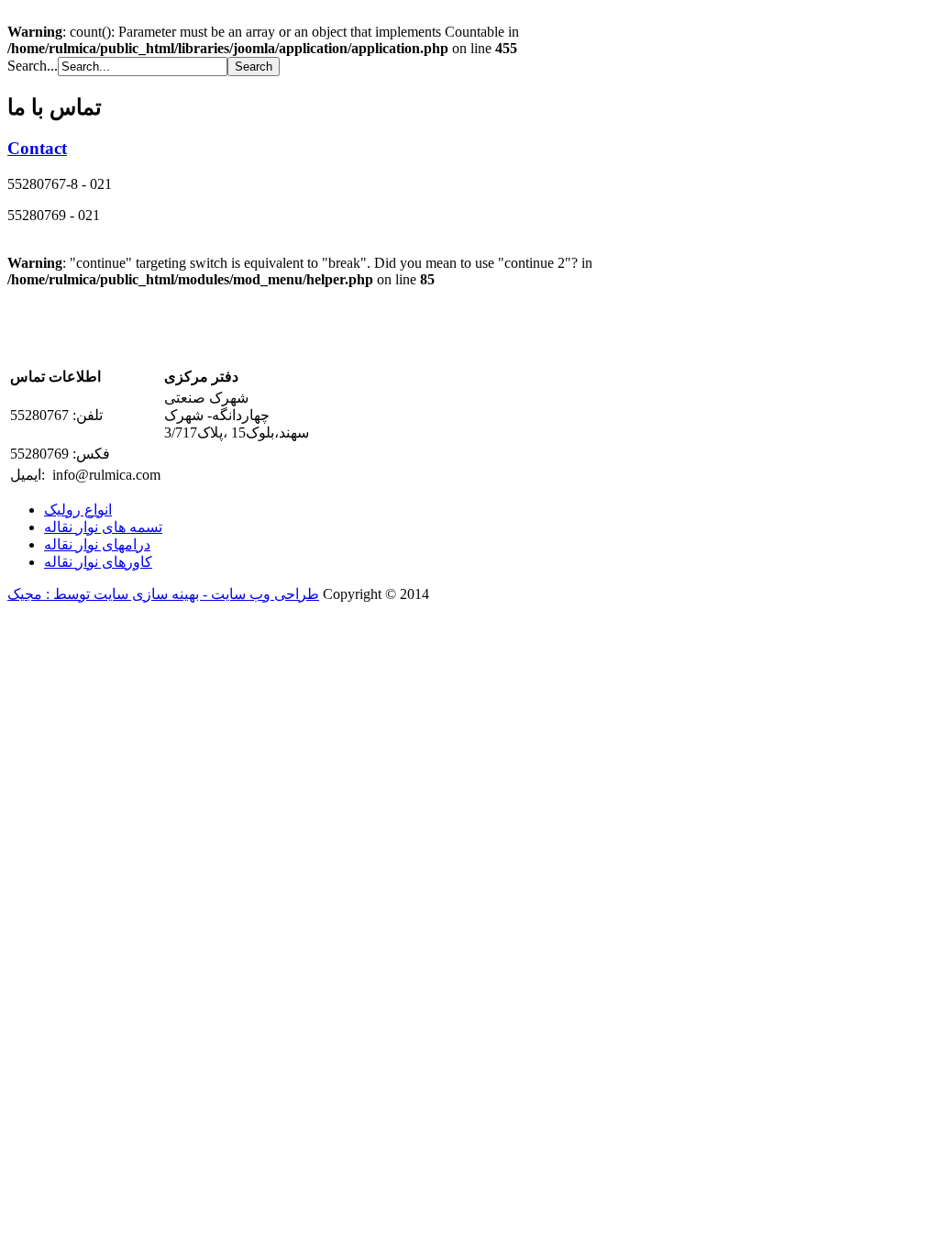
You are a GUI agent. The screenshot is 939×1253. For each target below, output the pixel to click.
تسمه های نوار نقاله (103, 527)
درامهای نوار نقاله (97, 544)
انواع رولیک (78, 509)
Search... (32, 65)
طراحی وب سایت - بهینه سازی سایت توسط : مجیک (163, 594)
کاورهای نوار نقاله (98, 562)
